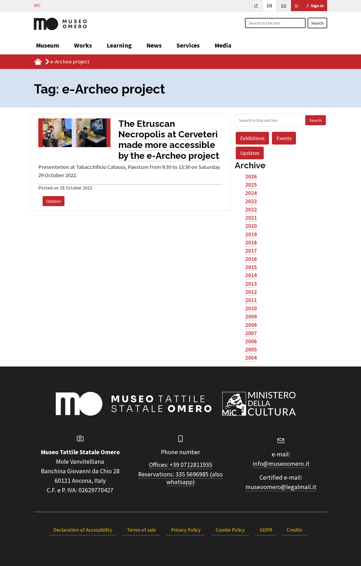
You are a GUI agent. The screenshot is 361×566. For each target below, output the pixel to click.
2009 (251, 316)
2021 (251, 217)
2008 (251, 325)
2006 (251, 341)
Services (188, 45)
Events (283, 138)
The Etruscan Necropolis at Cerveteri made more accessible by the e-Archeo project (168, 139)
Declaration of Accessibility (82, 530)
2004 (251, 357)
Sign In (317, 5)
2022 (251, 209)
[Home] (60, 23)
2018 (251, 242)
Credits (294, 530)
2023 (251, 201)
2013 (251, 283)
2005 (251, 349)
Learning (119, 45)
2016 (251, 259)
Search (317, 23)
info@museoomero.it (281, 464)
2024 (251, 193)
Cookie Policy (230, 530)
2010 (251, 308)
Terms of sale (141, 530)
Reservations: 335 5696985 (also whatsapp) (180, 478)
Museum (47, 45)
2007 (251, 333)
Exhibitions (252, 138)
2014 (251, 275)
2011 (251, 300)
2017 (251, 250)
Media (223, 45)
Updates (53, 201)
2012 (251, 292)
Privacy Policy (186, 530)
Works (83, 45)
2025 (251, 184)
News (154, 45)
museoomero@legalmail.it (281, 487)
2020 (251, 225)
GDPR (266, 530)
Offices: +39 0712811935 (180, 465)
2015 (251, 267)
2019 (251, 234)
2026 (251, 176)
